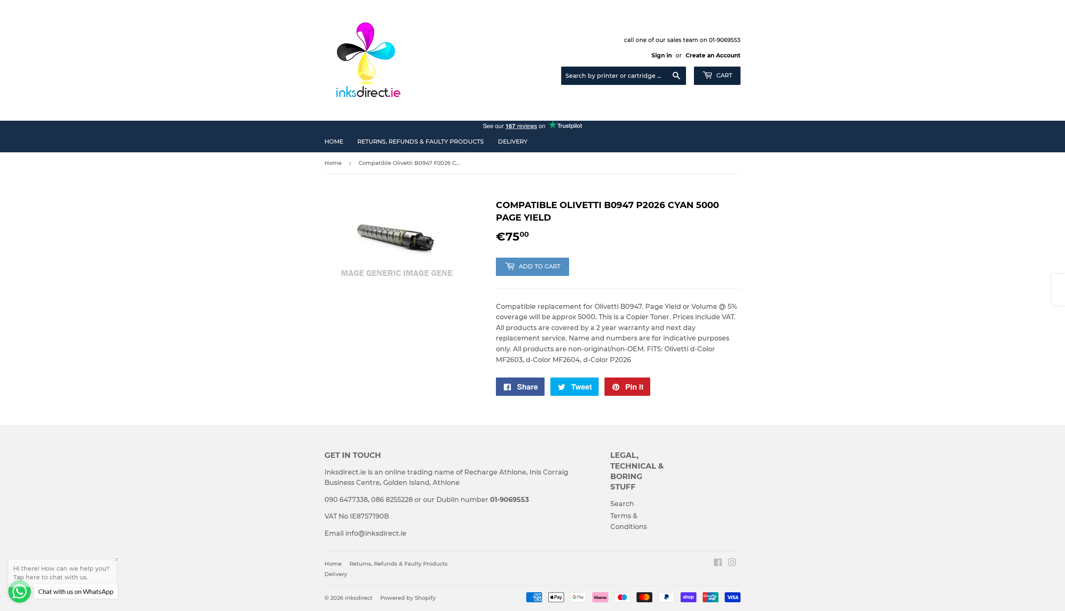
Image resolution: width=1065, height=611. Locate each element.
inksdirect (358, 597)
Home (333, 141)
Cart (723, 75)
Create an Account (713, 55)
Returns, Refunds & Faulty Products (420, 141)
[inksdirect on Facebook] (717, 563)
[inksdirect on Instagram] (732, 563)
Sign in (661, 55)
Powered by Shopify (408, 597)
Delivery (513, 141)
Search (622, 504)
